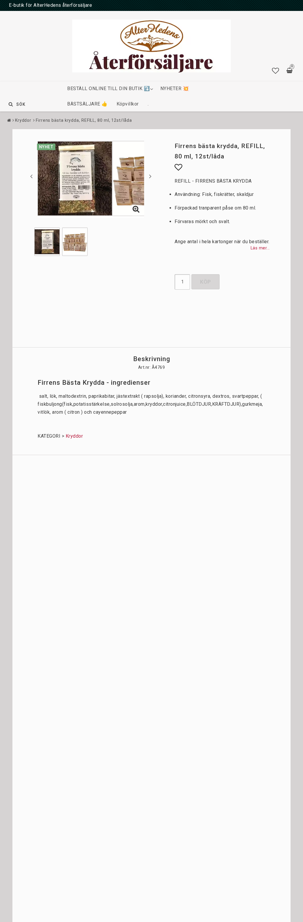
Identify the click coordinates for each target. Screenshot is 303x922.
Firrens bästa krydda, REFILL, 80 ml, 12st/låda (84, 120)
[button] (275, 71)
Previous (31, 176)
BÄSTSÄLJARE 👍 (87, 104)
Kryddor (23, 120)
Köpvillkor (128, 104)
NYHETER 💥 (174, 88)
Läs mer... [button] (260, 248)
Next (150, 176)
